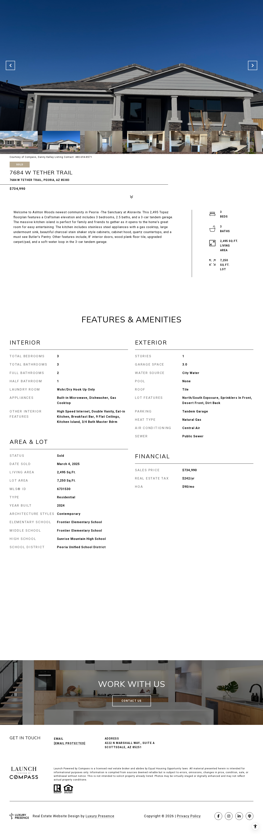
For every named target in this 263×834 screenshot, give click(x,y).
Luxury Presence (100, 816)
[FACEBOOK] (218, 816)
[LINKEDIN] (239, 816)
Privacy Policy (189, 816)
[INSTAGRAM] (229, 816)
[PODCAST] (249, 816)
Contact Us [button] (131, 700)
